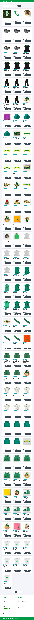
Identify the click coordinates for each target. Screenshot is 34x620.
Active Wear (20, 600)
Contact (5, 600)
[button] (8, 24)
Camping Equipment (21, 602)
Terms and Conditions (6, 608)
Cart (4, 601)
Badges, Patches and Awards (22, 601)
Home (3, 4)
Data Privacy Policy (6, 606)
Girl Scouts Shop (9, 1)
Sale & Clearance (20, 606)
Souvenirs (19, 607)
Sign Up (5, 602)
